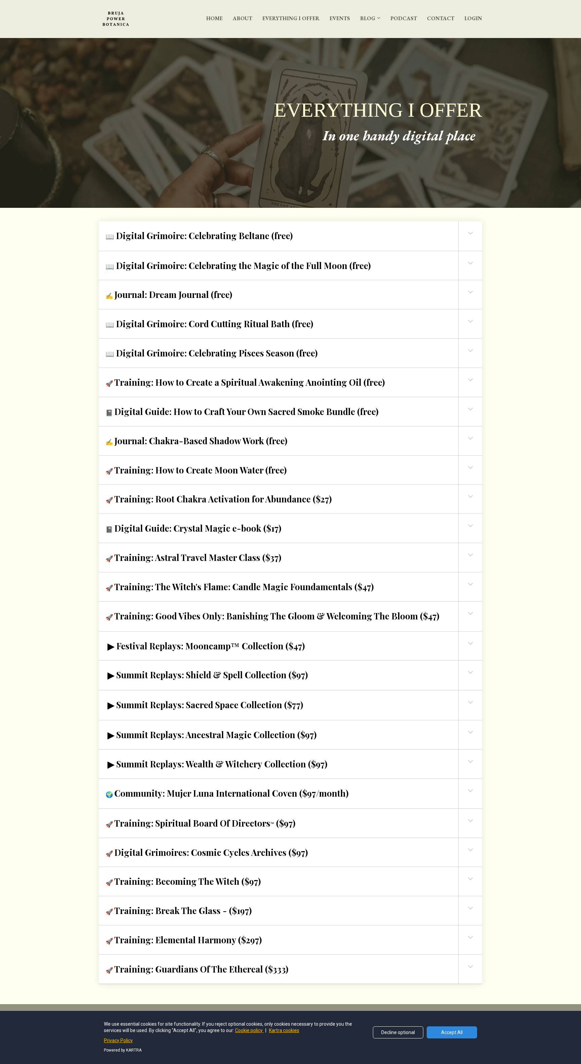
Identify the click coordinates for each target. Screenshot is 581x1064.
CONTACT (440, 18)
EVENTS (340, 18)
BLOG (367, 18)
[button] (470, 233)
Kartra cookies (284, 1030)
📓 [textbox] (242, 411)
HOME (214, 18)
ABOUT (242, 18)
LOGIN (473, 18)
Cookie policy (249, 1030)
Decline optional (398, 1032)
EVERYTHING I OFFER (290, 18)
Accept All (452, 1032)
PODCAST (403, 18)
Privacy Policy (118, 1040)
